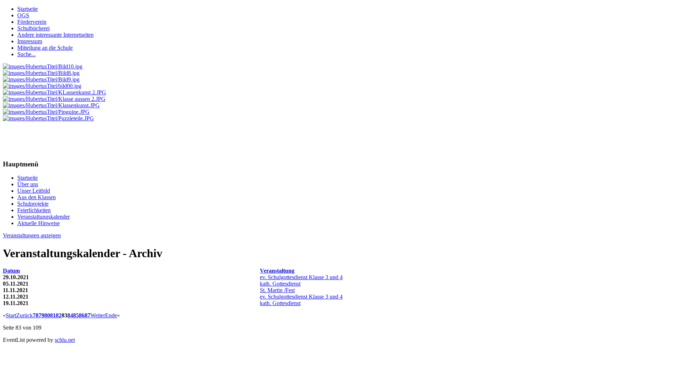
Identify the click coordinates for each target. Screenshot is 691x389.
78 (36, 315)
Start (11, 315)
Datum (11, 271)
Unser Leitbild (33, 191)
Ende (111, 315)
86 (82, 315)
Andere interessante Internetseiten (55, 35)
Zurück (24, 315)
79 (41, 315)
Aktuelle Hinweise (38, 223)
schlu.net (65, 340)
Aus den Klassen (36, 197)
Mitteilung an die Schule (45, 48)
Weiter (97, 315)
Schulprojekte (33, 204)
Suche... (26, 54)
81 (53, 315)
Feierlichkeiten (34, 210)
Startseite (27, 9)
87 (87, 315)
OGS (23, 15)
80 (47, 315)
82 (59, 315)
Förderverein (31, 22)
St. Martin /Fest (277, 290)
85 (76, 315)
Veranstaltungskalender (43, 217)
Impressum (29, 41)
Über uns (27, 184)
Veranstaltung (277, 271)
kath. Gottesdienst (280, 284)
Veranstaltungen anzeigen (32, 235)
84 (70, 315)
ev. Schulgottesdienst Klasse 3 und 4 (301, 277)
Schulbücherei (33, 28)
